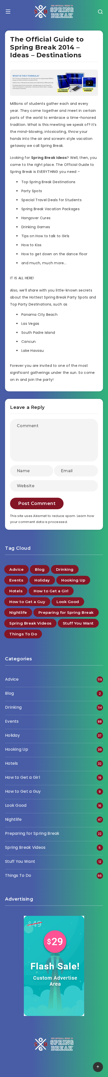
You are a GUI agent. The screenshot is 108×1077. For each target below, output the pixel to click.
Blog (39, 569)
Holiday (42, 580)
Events (16, 580)
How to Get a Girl (51, 591)
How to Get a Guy (27, 601)
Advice (16, 569)
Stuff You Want (78, 623)
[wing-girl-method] (54, 94)
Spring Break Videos (30, 623)
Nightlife (18, 612)
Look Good (68, 601)
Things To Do (23, 634)
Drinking (65, 569)
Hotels (15, 591)
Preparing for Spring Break (66, 612)
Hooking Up (73, 580)
